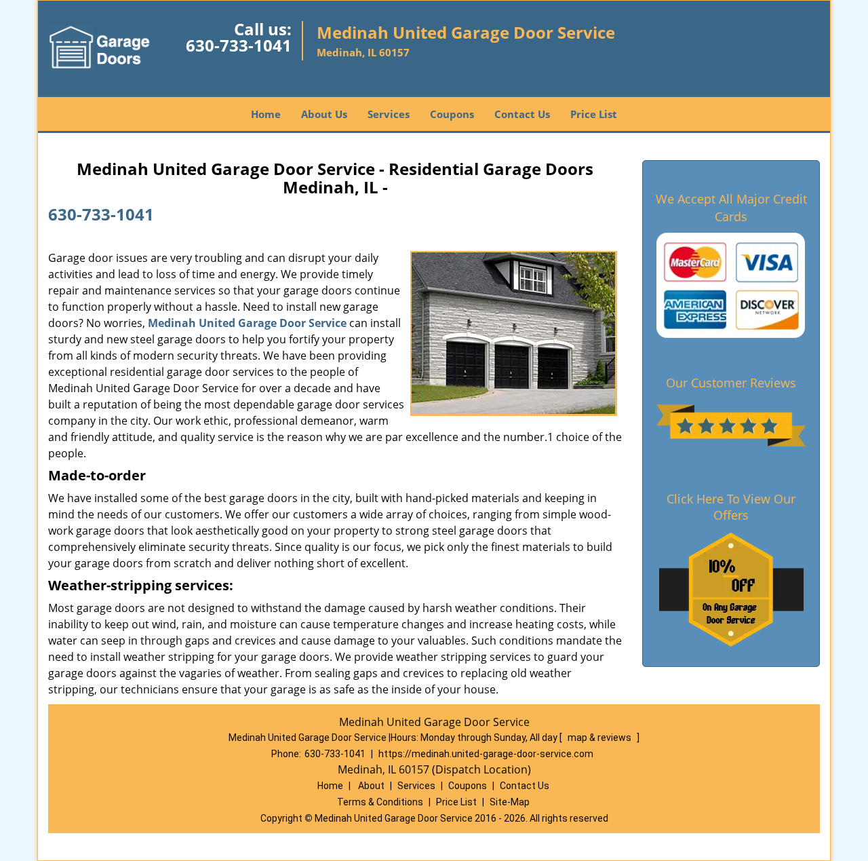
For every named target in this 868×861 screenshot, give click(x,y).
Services (389, 114)
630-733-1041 (239, 45)
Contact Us (522, 114)
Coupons (452, 114)
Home (266, 114)
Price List (593, 114)
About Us (324, 114)
